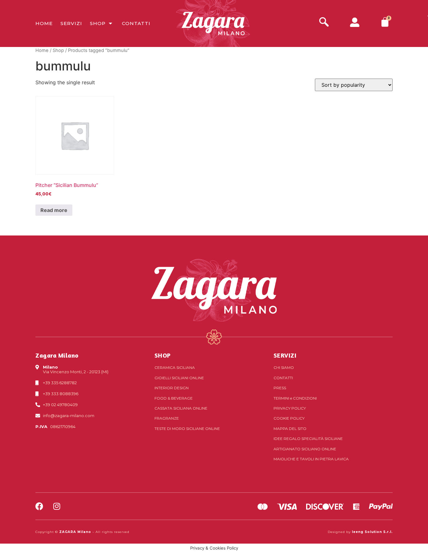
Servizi (71, 23)
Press (280, 387)
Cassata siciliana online (180, 408)
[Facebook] (39, 506)
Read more (53, 210)
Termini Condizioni (295, 398)
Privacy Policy (290, 408)
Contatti (136, 23)
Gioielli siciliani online (179, 377)
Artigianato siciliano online (305, 449)
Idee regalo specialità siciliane (308, 438)
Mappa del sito (290, 428)
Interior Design (171, 387)
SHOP (162, 355)
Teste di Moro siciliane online (187, 428)
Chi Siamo (284, 367)
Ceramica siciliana (174, 367)
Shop (98, 23)
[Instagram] (56, 506)
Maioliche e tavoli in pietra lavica (311, 459)
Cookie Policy (289, 418)
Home (44, 23)
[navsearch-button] (324, 23)
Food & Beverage (173, 398)
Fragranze (166, 418)
